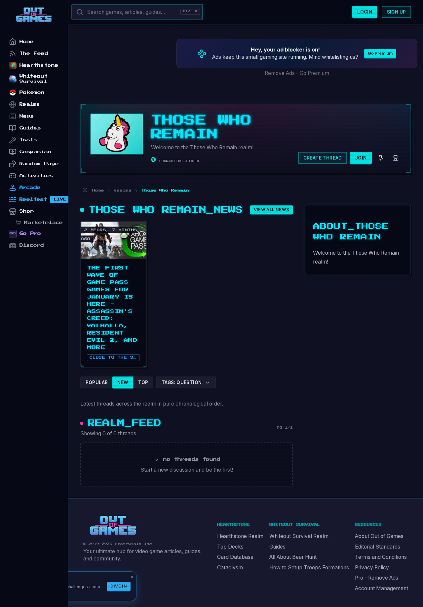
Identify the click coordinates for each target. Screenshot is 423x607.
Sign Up (396, 12)
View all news (271, 209)
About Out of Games (379, 536)
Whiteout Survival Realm (298, 536)
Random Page (39, 163)
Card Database (235, 557)
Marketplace (43, 222)
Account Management (381, 588)
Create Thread (322, 158)
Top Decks (230, 547)
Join (361, 158)
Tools (28, 140)
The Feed (33, 53)
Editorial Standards (377, 547)
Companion (35, 152)
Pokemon (32, 92)
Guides (277, 547)
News (26, 116)
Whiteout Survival (33, 78)
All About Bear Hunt (293, 557)
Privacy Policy (372, 567)
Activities (36, 175)
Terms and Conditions (381, 557)
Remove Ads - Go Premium (297, 73)
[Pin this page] (84, 190)
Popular (97, 382)
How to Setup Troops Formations (309, 567)
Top (143, 382)
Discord (31, 245)
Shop (26, 211)
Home (26, 41)
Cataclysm (230, 567)
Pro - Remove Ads (376, 578)
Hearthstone (38, 65)
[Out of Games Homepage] (113, 525)
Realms (29, 104)
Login (364, 12)
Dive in (118, 586)
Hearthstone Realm (240, 536)
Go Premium (380, 53)
